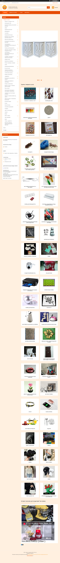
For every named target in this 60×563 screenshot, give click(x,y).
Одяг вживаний (30, 479)
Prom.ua (35, 552)
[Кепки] (49, 472)
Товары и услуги (13, 12)
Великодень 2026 (48, 100)
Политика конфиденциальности (42, 554)
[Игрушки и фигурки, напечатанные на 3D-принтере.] (49, 488)
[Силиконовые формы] (49, 282)
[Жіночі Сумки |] (49, 455)
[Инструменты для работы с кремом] (30, 317)
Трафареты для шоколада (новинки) (30, 377)
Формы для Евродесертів (30, 204)
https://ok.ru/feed (8, 178)
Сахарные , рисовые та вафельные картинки (49, 222)
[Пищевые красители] (30, 128)
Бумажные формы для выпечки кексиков (30, 118)
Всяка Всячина (49, 411)
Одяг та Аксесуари (30, 445)
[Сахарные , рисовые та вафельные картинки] (49, 214)
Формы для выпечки (30, 307)
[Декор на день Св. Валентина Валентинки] (30, 387)
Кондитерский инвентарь (30, 273)
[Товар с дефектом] (30, 488)
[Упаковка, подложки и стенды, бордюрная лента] (49, 197)
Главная (5, 12)
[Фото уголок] (30, 351)
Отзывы (4, 130)
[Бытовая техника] (49, 387)
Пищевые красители (30, 135)
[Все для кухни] (49, 266)
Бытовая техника (49, 394)
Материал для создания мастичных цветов (30, 169)
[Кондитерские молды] (49, 145)
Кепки (49, 479)
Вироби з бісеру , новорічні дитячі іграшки (49, 341)
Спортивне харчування (30, 428)
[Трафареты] (49, 300)
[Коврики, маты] (30, 232)
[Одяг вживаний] (30, 472)
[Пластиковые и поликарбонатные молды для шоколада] (49, 179)
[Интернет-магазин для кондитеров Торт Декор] (4, 9)
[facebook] (21, 544)
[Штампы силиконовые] (30, 334)
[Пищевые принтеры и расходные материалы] (30, 282)
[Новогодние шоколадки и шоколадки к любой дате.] (49, 351)
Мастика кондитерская (49, 168)
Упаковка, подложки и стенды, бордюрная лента (49, 204)
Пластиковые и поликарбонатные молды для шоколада (49, 187)
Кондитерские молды (9, 34)
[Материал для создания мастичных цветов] (30, 161)
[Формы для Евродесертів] (30, 197)
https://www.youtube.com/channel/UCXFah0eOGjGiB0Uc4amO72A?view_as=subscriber (10, 175)
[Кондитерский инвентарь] (30, 266)
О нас (21, 12)
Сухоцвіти (6, 33)
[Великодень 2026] (49, 93)
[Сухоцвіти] (30, 145)
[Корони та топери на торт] (30, 93)
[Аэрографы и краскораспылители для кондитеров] (30, 214)
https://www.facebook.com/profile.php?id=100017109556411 (10, 172)
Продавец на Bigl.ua (30, 553)
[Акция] (49, 249)
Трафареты (49, 307)
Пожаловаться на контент (32, 554)
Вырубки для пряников (49, 239)
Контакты (27, 12)
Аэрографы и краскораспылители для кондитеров (30, 222)
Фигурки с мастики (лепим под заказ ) (49, 377)
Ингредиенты (49, 135)
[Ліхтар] (30, 404)
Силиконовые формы (9, 72)
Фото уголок (30, 358)
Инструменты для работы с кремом (30, 324)
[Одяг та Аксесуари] (30, 438)
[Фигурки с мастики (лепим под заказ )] (49, 369)
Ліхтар (30, 411)
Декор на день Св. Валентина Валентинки (30, 394)
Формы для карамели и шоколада (49, 324)
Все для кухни (49, 273)
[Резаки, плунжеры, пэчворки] (30, 249)
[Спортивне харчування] (30, 421)
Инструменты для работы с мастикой (30, 187)
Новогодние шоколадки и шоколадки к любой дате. (49, 359)
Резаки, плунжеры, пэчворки (30, 256)
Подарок (49, 428)
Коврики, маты (30, 239)
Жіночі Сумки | (49, 462)
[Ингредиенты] (49, 128)
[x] (22, 544)
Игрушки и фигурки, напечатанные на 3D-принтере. (49, 496)
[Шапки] (30, 455)
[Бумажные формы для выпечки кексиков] (30, 110)
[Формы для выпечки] (30, 300)
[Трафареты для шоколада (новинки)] (30, 369)
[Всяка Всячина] (49, 404)
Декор (49, 117)
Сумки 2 (49, 445)
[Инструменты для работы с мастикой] (30, 179)
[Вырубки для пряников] (49, 232)
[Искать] (48, 7)
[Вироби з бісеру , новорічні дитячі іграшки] (49, 334)
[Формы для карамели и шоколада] (49, 317)
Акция (49, 256)
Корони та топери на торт (30, 100)
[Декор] (49, 110)
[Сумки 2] (49, 438)
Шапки (30, 462)
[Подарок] (49, 421)
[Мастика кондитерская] (49, 161)
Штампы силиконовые (30, 341)
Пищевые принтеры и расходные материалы (30, 290)
